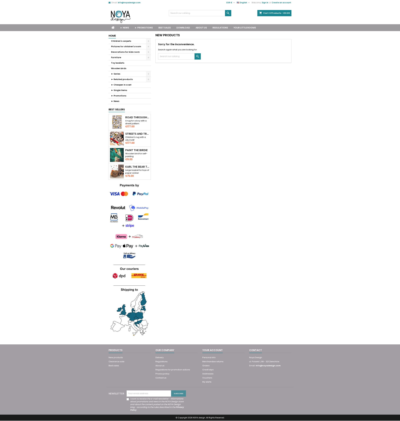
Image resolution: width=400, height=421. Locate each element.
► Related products (122, 79)
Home (112, 36)
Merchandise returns (212, 361)
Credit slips (208, 369)
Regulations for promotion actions (172, 369)
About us (201, 27)
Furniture (116, 57)
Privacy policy (162, 373)
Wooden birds (118, 68)
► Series (115, 73)
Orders (206, 365)
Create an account (281, 2)
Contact (255, 350)
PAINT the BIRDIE (136, 150)
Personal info (209, 357)
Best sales (114, 365)
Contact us (160, 377)
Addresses (207, 373)
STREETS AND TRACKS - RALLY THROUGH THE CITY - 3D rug (137, 134)
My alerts (206, 381)
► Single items (119, 90)
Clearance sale (116, 361)
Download (183, 27)
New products (116, 357)
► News (124, 27)
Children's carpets (121, 41)
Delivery (159, 357)
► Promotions (144, 27)
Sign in (265, 2)
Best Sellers (117, 109)
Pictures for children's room (126, 46)
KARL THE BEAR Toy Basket (137, 166)
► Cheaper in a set (121, 84)
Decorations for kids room (125, 51)
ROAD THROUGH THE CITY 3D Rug (137, 117)
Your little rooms (245, 27)
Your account (212, 350)
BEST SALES (164, 27)
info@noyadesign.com (129, 2)
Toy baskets (117, 62)
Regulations (220, 27)
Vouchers (207, 377)
